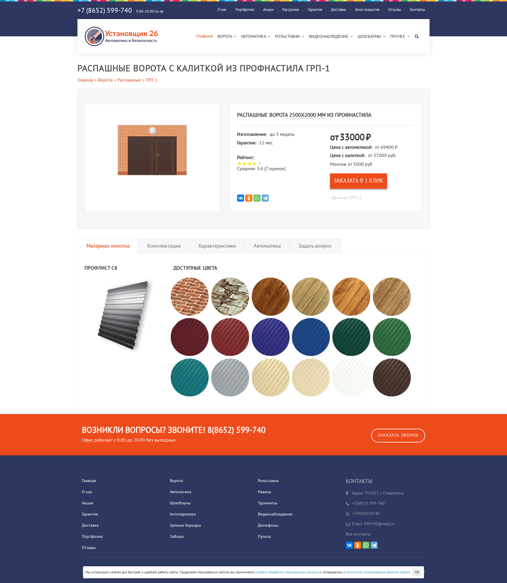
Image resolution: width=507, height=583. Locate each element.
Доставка (338, 9)
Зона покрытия (367, 9)
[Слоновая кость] (271, 377)
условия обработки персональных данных (286, 572)
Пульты (264, 536)
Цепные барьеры (185, 525)
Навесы (264, 491)
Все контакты (358, 534)
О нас (222, 9)
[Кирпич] (190, 296)
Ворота (225, 36)
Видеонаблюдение (329, 36)
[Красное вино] (190, 336)
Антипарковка (183, 514)
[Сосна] (311, 296)
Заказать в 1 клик (358, 181)
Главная (204, 36)
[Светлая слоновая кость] (311, 377)
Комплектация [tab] (164, 246)
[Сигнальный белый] (351, 377)
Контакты (417, 9)
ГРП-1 (152, 80)
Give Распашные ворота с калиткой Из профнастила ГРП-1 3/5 (249, 163)
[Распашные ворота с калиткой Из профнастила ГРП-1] (152, 153)
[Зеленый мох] (351, 336)
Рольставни (288, 36)
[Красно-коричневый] (230, 336)
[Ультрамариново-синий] (271, 336)
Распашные (129, 80)
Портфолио (244, 9)
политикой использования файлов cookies (378, 572)
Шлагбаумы (370, 36)
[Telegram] (265, 198)
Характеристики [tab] (217, 246)
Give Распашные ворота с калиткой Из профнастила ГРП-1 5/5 (259, 163)
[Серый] (230, 377)
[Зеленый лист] (392, 336)
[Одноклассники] (248, 198)
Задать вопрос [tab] (315, 246)
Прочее (398, 36)
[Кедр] (392, 296)
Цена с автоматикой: (351, 147)
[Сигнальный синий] (311, 336)
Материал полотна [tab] (108, 246)
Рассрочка (290, 9)
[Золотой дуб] (351, 296)
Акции (268, 9)
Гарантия (315, 9)
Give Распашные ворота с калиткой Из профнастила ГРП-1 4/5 (254, 163)
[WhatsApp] (257, 198)
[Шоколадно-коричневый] (392, 377)
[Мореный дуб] (271, 296)
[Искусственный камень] (230, 296)
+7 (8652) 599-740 (104, 10)
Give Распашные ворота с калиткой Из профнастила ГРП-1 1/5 (239, 163)
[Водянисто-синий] (190, 377)
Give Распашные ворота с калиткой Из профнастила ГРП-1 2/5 (244, 163)
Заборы (177, 536)
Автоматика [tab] (267, 246)
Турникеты (267, 503)
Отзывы (394, 9)
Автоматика (254, 36)
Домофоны (268, 525)
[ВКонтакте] (240, 198)
